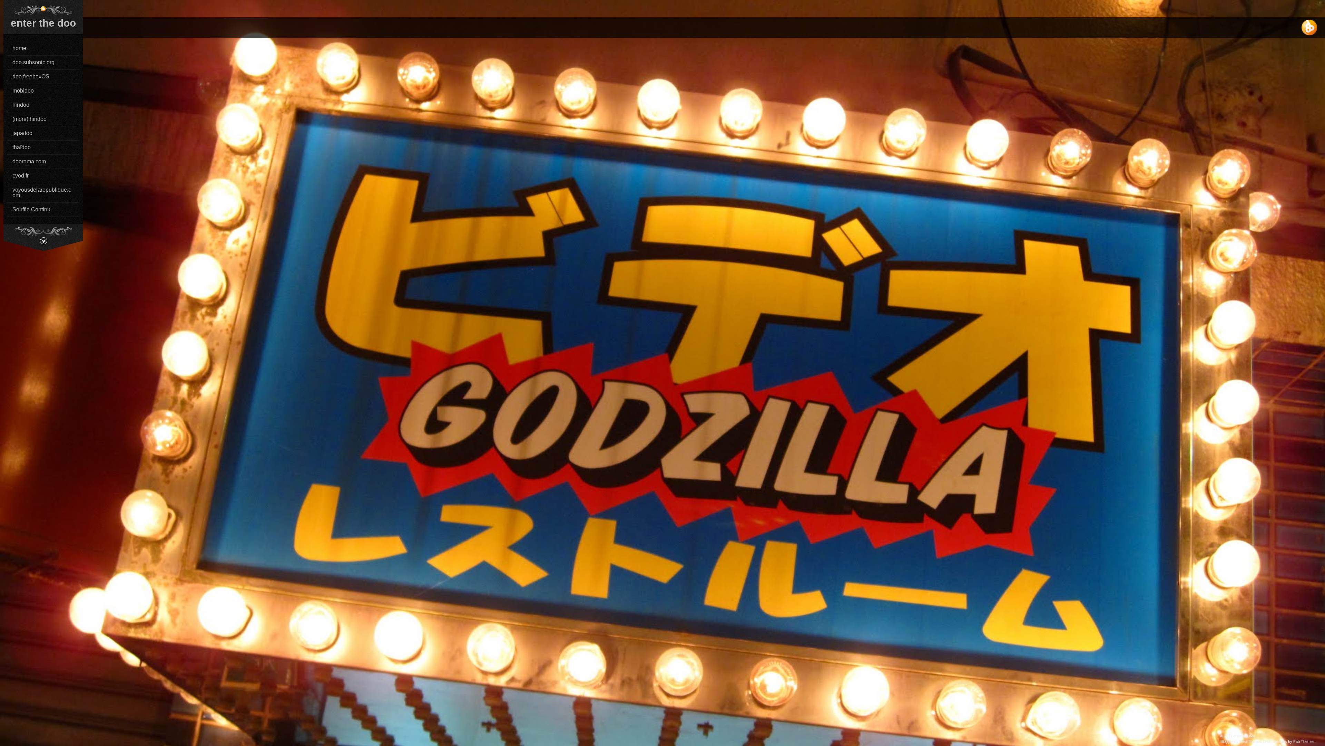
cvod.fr (20, 176)
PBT (1268, 741)
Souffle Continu (31, 209)
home (19, 48)
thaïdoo (21, 147)
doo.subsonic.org (33, 62)
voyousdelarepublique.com (41, 192)
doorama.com (29, 161)
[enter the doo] (43, 9)
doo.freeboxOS (30, 76)
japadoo (22, 133)
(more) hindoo (29, 119)
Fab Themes (1304, 741)
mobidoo (23, 91)
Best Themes (1250, 741)
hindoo (20, 105)
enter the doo (43, 23)
